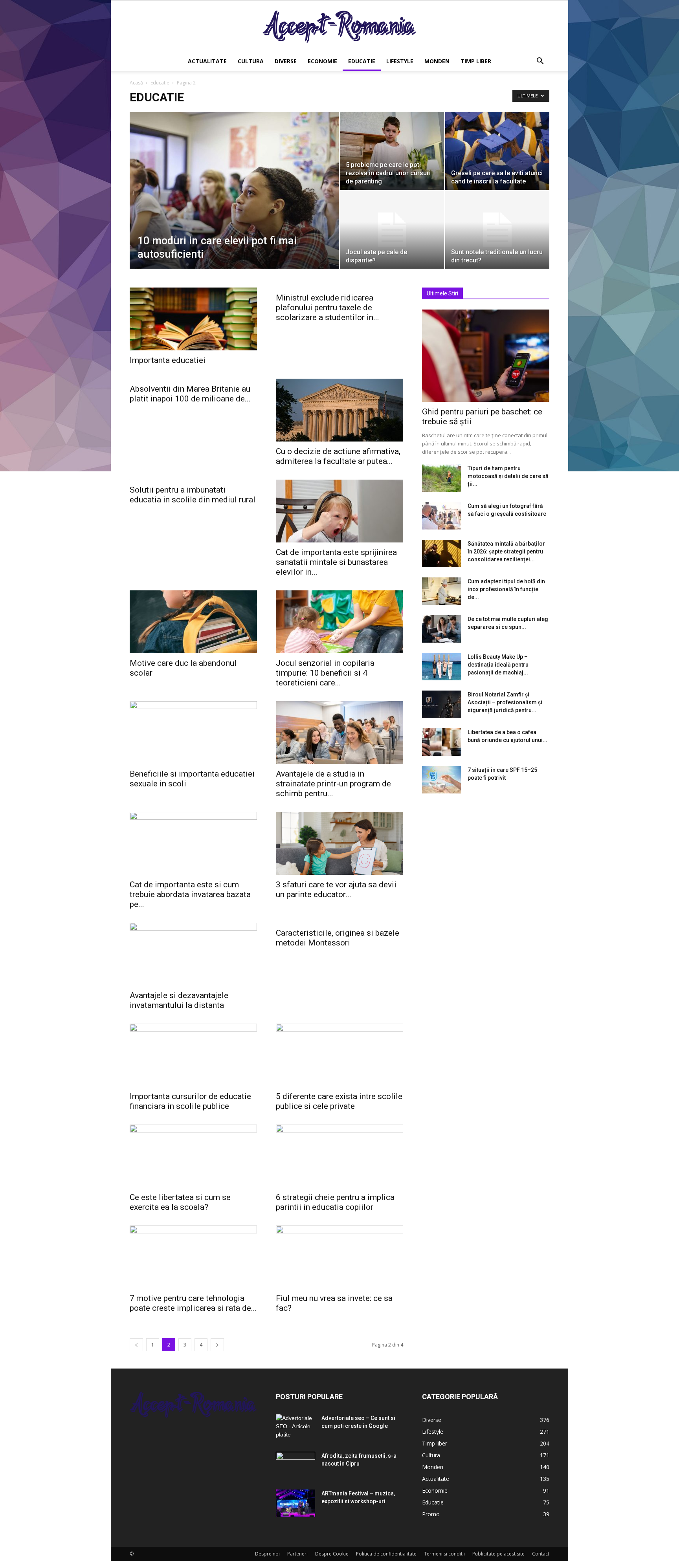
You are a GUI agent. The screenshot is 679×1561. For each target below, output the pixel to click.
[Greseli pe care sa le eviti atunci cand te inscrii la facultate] (497, 151)
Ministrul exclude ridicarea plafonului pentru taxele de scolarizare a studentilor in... (327, 307)
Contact (540, 1553)
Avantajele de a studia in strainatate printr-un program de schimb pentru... (333, 783)
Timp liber (476, 61)
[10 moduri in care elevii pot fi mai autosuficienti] (234, 202)
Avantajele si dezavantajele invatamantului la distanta (179, 1000)
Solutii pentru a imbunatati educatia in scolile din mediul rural (192, 494)
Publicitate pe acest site (498, 1553)
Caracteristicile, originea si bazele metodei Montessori (337, 937)
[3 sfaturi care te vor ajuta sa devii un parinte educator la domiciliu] (339, 843)
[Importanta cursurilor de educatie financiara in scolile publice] (193, 1055)
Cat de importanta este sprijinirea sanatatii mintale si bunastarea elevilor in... (336, 562)
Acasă (136, 82)
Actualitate (207, 61)
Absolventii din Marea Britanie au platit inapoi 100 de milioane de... (190, 393)
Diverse (286, 61)
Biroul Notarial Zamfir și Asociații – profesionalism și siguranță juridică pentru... (505, 702)
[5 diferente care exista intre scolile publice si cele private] (339, 1055)
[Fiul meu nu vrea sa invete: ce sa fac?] (339, 1257)
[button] (539, 62)
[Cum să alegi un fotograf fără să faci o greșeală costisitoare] (441, 515)
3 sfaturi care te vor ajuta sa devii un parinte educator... (336, 889)
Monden (437, 61)
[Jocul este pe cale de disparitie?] (392, 230)
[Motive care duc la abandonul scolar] (193, 621)
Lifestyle (399, 61)
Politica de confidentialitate (386, 1553)
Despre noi (267, 1553)
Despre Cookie (332, 1553)
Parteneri (297, 1553)
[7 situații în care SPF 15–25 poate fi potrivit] (441, 779)
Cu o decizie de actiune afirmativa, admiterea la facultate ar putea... (338, 456)
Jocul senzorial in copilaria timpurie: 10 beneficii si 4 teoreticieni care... (325, 672)
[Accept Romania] (339, 26)
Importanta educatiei (168, 360)
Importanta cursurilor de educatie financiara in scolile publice (190, 1101)
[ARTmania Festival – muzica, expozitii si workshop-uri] (295, 1503)
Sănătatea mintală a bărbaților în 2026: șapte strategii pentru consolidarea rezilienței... (506, 551)
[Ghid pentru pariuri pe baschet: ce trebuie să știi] (485, 356)
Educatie (361, 61)
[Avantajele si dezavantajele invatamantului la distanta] (193, 954)
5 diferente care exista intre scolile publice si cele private (339, 1101)
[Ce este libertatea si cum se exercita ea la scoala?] (193, 1156)
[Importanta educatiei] (193, 319)
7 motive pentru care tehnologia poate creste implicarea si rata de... (193, 1303)
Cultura (251, 61)
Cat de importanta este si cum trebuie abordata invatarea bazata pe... (190, 894)
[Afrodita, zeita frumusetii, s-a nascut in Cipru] (295, 1465)
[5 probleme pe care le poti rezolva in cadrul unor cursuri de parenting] (392, 151)
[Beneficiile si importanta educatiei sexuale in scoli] (193, 732)
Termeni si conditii (444, 1553)
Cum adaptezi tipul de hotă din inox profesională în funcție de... (506, 589)
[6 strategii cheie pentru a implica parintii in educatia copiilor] (339, 1156)
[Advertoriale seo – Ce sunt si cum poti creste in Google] (295, 1428)
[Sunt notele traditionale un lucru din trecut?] (497, 230)
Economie (322, 61)
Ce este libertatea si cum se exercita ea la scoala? (180, 1202)
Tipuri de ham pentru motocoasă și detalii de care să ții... (508, 476)
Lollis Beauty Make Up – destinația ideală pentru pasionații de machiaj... (498, 665)
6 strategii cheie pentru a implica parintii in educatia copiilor (335, 1202)
